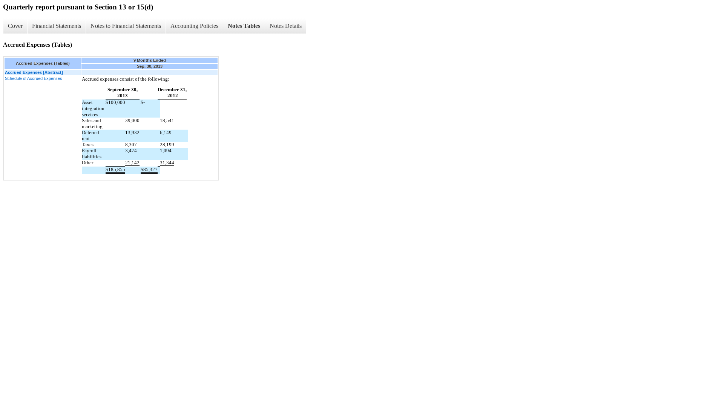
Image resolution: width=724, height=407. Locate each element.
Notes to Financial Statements (125, 26)
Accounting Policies (194, 26)
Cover (15, 26)
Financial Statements (56, 26)
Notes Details (286, 26)
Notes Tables (244, 26)
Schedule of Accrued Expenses (33, 78)
